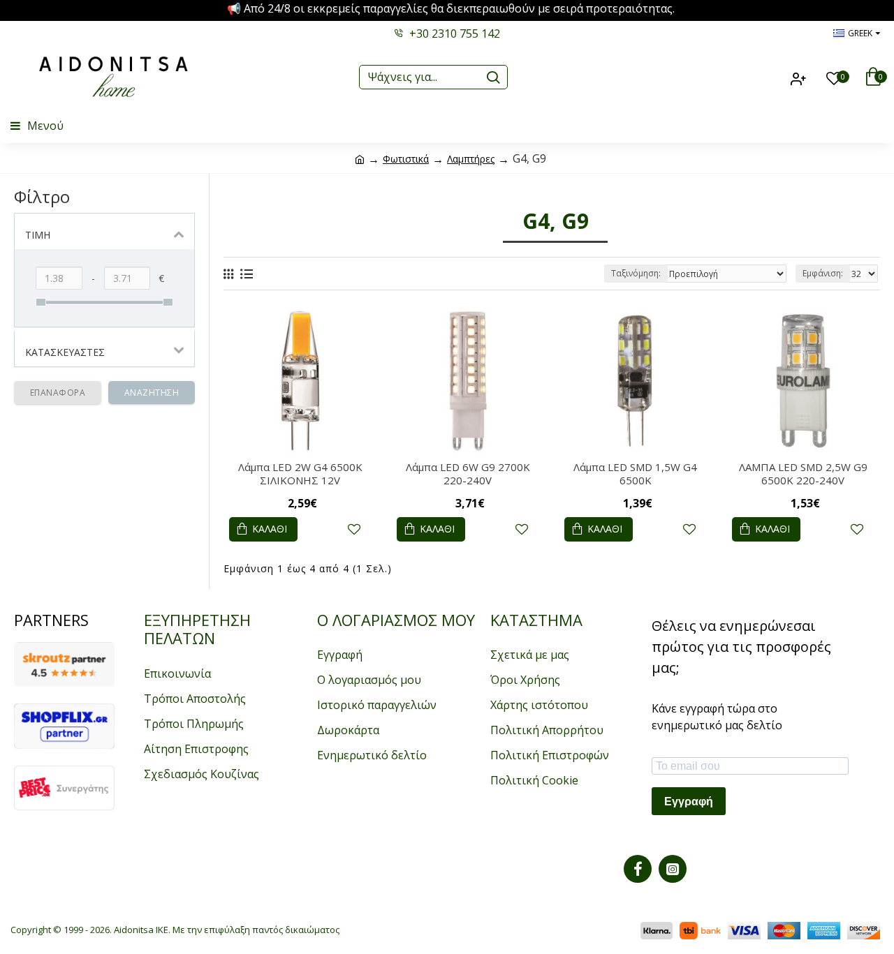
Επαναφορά (58, 392)
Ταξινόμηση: (636, 273)
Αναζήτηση (151, 392)
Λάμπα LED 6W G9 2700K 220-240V (468, 474)
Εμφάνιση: (823, 273)
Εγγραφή (688, 801)
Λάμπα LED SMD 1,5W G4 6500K (635, 474)
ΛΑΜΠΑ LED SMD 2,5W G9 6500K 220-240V (803, 474)
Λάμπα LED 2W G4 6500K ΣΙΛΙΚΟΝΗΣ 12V (300, 474)
